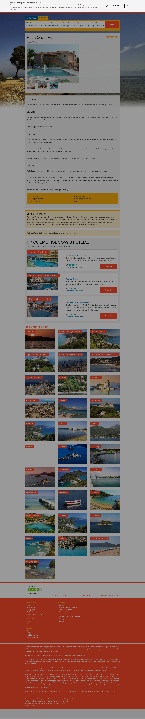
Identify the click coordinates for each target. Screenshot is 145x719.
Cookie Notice (64, 7)
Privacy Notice (76, 7)
